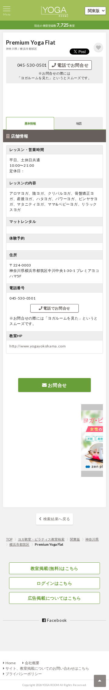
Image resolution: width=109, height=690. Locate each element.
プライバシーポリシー (23, 674)
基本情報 (30, 123)
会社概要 (32, 663)
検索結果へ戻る (56, 519)
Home (10, 663)
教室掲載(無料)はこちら (54, 568)
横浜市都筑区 (19, 544)
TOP (9, 539)
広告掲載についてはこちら (54, 598)
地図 (79, 123)
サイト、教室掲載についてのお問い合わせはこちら (47, 668)
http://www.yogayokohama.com (37, 346)
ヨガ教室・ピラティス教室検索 (41, 539)
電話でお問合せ (72, 65)
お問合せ (57, 385)
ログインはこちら (54, 583)
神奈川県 (92, 539)
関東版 (75, 539)
